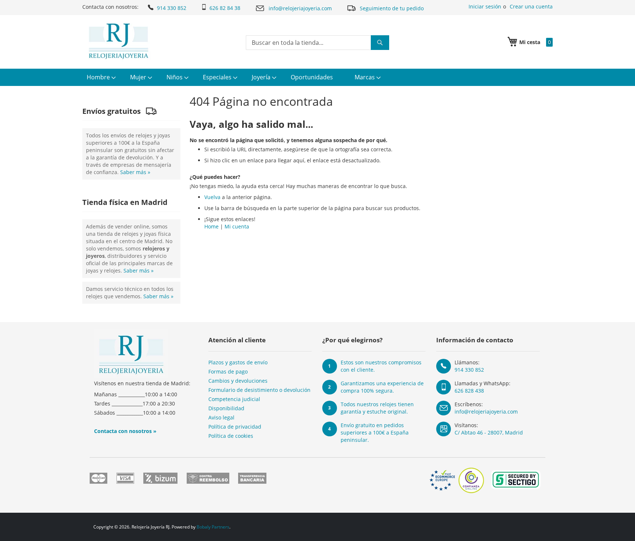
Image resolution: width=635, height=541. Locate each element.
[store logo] (118, 41)
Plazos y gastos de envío (238, 362)
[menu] (317, 77)
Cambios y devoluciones (238, 380)
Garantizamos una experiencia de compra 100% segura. (382, 387)
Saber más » (135, 172)
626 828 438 (469, 390)
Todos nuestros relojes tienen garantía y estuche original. (377, 408)
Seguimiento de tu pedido (392, 8)
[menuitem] (100, 77)
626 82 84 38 (224, 7)
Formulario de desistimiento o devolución (259, 389)
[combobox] (317, 42)
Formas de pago (228, 371)
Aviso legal (221, 417)
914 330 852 (171, 7)
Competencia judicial (234, 399)
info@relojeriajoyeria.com (300, 8)
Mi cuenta (237, 226)
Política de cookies (230, 435)
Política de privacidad (234, 426)
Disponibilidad (226, 408)
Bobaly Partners (213, 527)
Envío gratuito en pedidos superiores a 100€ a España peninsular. (375, 432)
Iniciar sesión (485, 6)
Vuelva (212, 197)
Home (211, 226)
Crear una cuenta (531, 6)
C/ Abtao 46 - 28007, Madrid (489, 432)
